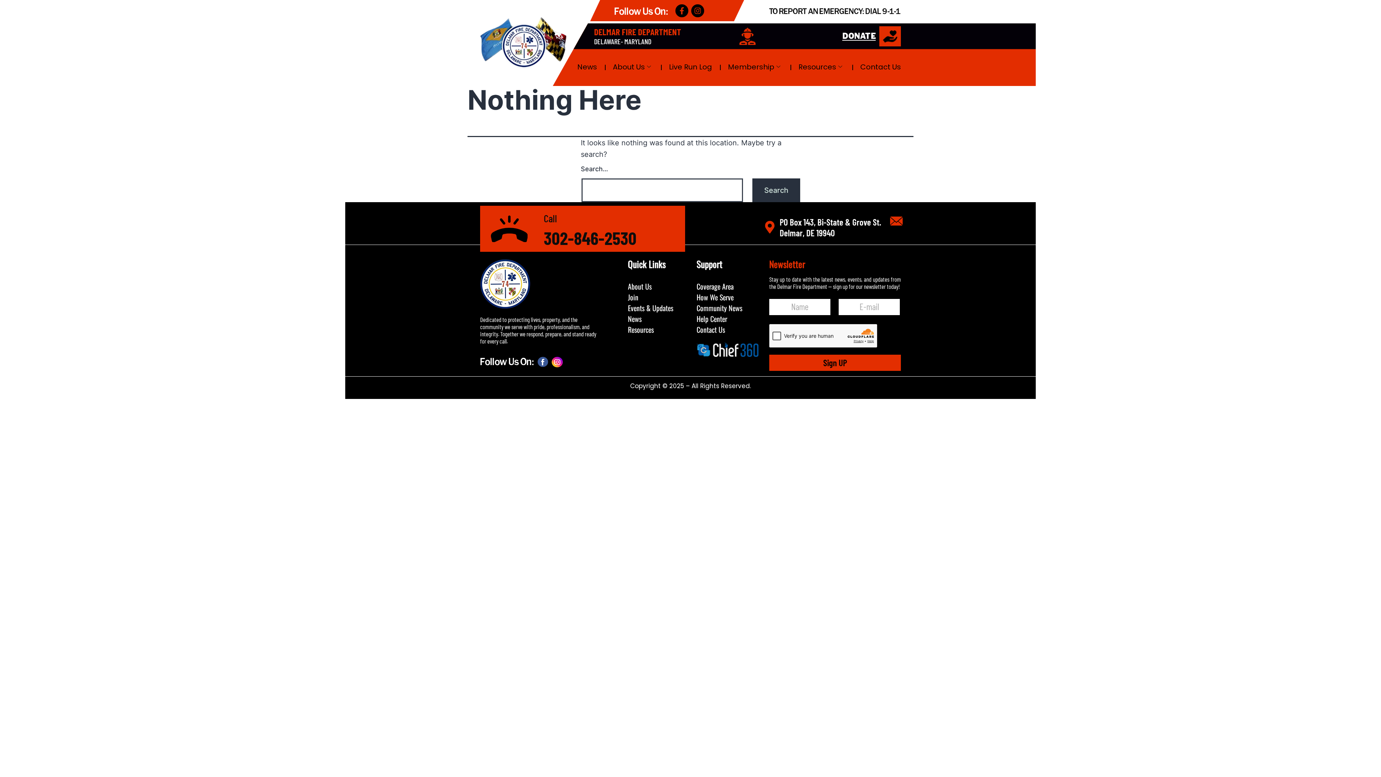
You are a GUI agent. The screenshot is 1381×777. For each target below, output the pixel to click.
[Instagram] (697, 10)
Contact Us (880, 67)
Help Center (712, 318)
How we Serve (715, 297)
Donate (859, 36)
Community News (719, 308)
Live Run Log (690, 67)
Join (633, 297)
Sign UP (835, 362)
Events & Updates (650, 308)
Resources (817, 67)
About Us (629, 67)
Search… (594, 169)
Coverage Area (715, 286)
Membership (751, 67)
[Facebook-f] (681, 10)
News (587, 67)
